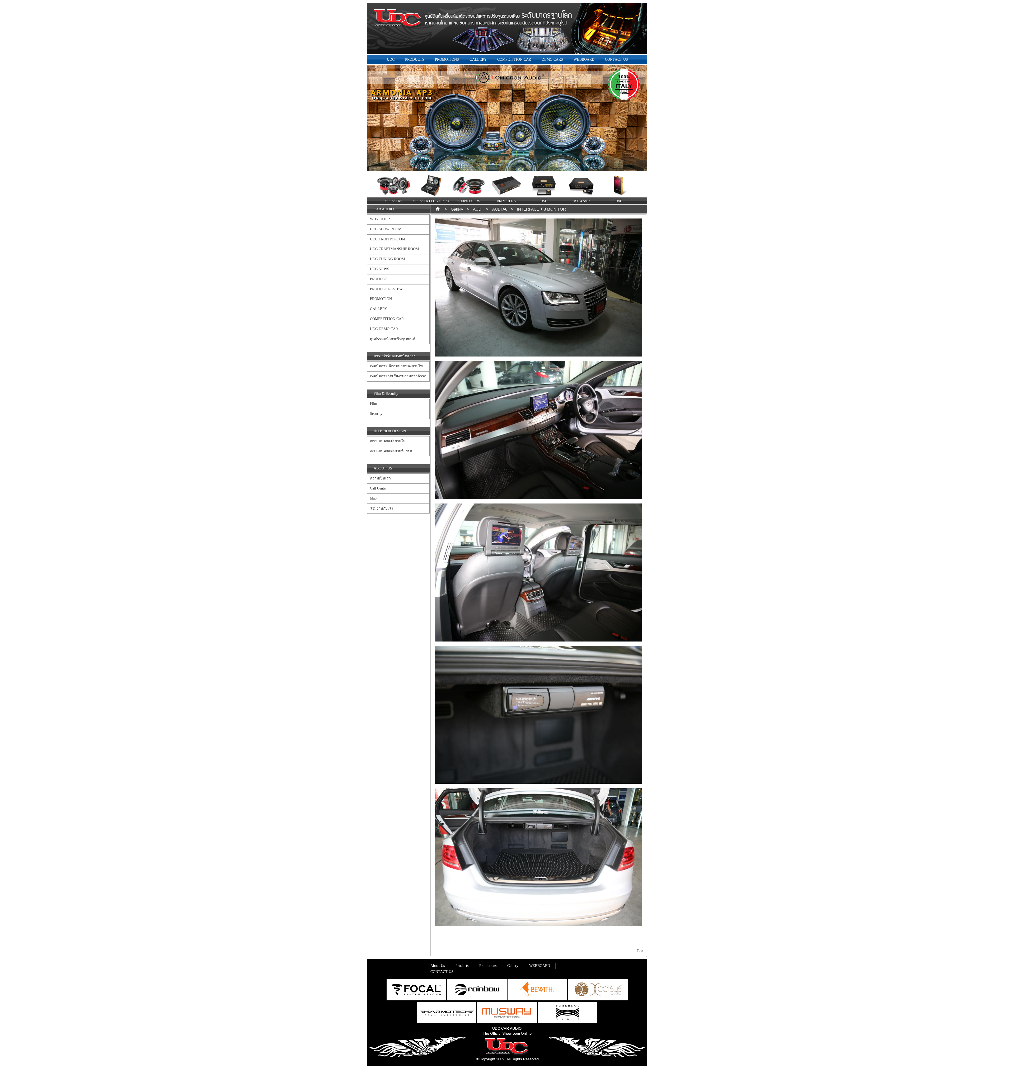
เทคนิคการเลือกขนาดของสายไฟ (396, 366)
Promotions (487, 966)
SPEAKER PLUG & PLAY (394, 201)
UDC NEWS (379, 269)
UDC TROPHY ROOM (387, 239)
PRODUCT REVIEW (386, 289)
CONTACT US (616, 59)
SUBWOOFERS (431, 201)
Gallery (457, 209)
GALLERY (478, 59)
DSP (506, 201)
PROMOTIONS (447, 59)
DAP (581, 201)
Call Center (378, 488)
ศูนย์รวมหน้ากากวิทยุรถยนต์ (392, 339)
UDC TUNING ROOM (387, 259)
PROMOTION (381, 299)
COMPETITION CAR (514, 59)
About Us (437, 966)
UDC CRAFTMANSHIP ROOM (394, 249)
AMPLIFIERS (468, 201)
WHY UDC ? (380, 219)
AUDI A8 (499, 209)
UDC (391, 59)
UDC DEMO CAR (384, 329)
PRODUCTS (414, 59)
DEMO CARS (552, 59)
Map (373, 498)
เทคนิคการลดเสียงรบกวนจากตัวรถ (398, 376)
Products (462, 966)
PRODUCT (378, 279)
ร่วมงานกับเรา (381, 508)
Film (373, 404)
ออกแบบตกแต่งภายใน (388, 441)
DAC (618, 201)
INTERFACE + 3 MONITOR (541, 209)
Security (376, 414)
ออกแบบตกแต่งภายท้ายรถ (391, 451)
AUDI (477, 209)
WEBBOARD (584, 59)
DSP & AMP (543, 201)
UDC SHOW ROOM (385, 229)
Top (640, 950)
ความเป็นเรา (380, 478)
